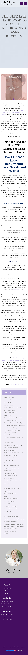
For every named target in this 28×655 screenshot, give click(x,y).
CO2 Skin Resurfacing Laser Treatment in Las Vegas (13, 112)
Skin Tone (7, 503)
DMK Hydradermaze (10, 450)
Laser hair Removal (10, 473)
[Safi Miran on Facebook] (10, 650)
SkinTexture (7, 511)
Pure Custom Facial (10, 493)
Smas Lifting (7, 514)
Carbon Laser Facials (10, 412)
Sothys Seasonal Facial (11, 516)
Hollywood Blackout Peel (11, 468)
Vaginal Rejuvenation (10, 531)
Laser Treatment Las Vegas (12, 481)
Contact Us (7, 593)
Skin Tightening (7, 606)
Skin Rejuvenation (9, 501)
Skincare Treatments (10, 506)
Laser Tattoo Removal (10, 475)
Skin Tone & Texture (7, 604)
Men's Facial (7, 483)
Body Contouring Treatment (13, 407)
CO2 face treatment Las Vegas (13, 417)
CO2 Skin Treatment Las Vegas (13, 437)
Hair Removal (8, 463)
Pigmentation (8, 491)
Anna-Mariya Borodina (16, 384)
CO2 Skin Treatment (10, 435)
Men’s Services (7, 619)
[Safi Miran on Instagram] (18, 650)
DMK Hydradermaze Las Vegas (13, 452)
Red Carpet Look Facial (11, 498)
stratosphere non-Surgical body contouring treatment (13, 527)
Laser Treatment (9, 478)
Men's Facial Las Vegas (11, 486)
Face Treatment (9, 458)
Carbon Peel (7, 415)
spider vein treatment (10, 521)
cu (4, 440)
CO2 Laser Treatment (10, 420)
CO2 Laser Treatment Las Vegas (14, 423)
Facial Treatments (7, 601)
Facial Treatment (9, 460)
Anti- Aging (7, 402)
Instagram (16, 289)
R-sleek (6, 496)
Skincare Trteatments (10, 509)
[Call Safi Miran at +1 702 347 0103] (22, 3)
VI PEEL (6, 533)
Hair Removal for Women (11, 465)
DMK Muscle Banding (10, 455)
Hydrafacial (7, 470)
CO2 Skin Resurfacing (10, 428)
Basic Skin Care (8, 405)
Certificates (7, 588)
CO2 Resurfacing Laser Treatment (14, 425)
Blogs (7, 591)
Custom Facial (8, 442)
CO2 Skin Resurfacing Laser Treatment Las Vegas (12, 431)
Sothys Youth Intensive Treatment (14, 519)
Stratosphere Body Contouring (13, 524)
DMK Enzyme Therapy (11, 447)
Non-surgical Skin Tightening (13, 488)
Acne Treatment (9, 397)
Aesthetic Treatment (10, 400)
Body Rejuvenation (10, 410)
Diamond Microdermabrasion (13, 445)
